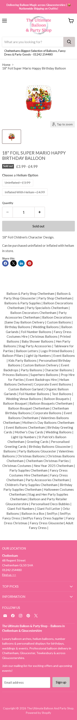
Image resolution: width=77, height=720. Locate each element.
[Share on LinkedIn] (21, 263)
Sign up (61, 682)
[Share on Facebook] (5, 263)
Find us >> (9, 575)
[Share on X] (13, 263)
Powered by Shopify (38, 712)
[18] (11, 136)
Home (6, 65)
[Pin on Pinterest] (29, 263)
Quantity (7, 203)
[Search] (69, 42)
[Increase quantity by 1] (40, 212)
